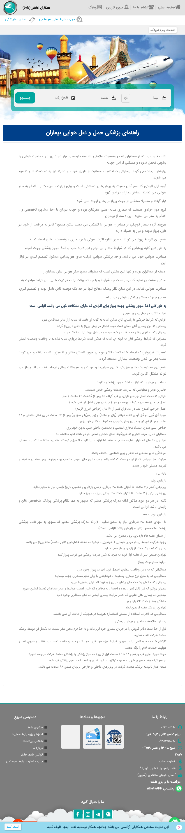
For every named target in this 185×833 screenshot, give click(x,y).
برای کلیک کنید (163, 734)
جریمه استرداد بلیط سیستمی (24, 761)
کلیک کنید (13, 827)
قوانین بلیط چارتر (32, 754)
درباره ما (38, 747)
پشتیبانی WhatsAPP (160, 788)
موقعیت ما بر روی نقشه (165, 781)
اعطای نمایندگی (16, 19)
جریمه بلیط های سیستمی (57, 19)
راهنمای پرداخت (33, 741)
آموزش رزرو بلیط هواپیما (27, 734)
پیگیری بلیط (35, 727)
